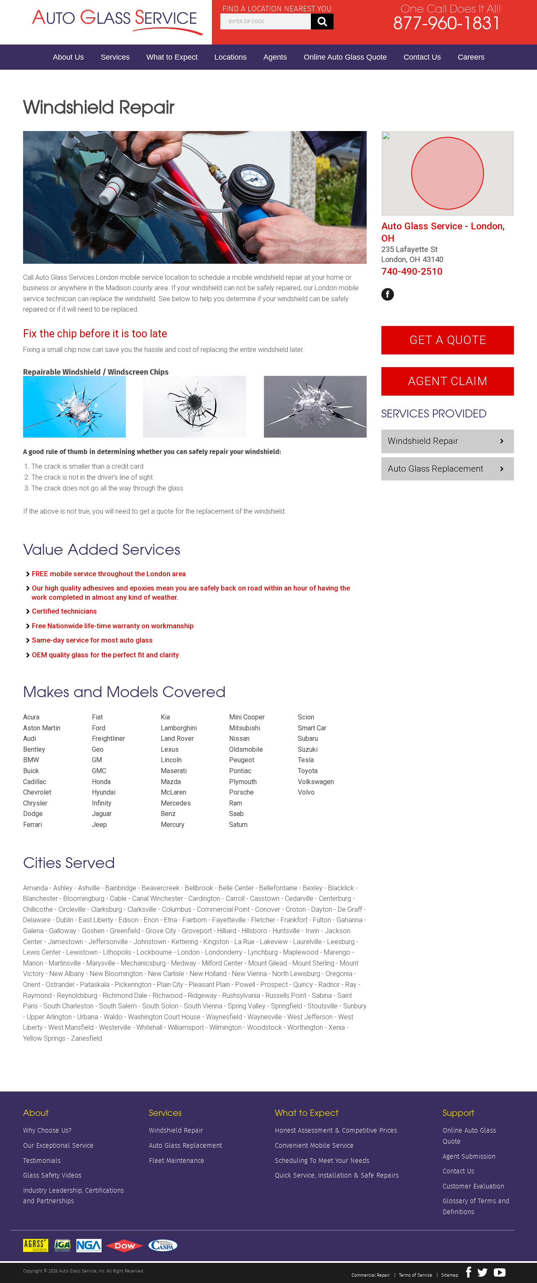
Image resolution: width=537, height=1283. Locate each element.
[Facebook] (387, 294)
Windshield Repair (423, 441)
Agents (275, 57)
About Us (68, 57)
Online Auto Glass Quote (345, 57)
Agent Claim (448, 381)
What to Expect (172, 57)
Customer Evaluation (473, 1186)
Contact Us (422, 57)
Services (115, 57)
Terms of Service (415, 1275)
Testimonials (41, 1160)
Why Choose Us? (47, 1130)
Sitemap (449, 1275)
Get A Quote (447, 340)
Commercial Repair (371, 1275)
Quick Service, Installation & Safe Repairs (337, 1175)
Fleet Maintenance (176, 1160)
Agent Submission (469, 1156)
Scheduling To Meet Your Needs (322, 1160)
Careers (471, 57)
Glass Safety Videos (52, 1175)
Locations (230, 57)
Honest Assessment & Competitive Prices (336, 1130)
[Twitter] (482, 1274)
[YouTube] (500, 1274)
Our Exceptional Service (58, 1145)
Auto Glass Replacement (435, 469)
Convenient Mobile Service (314, 1145)
